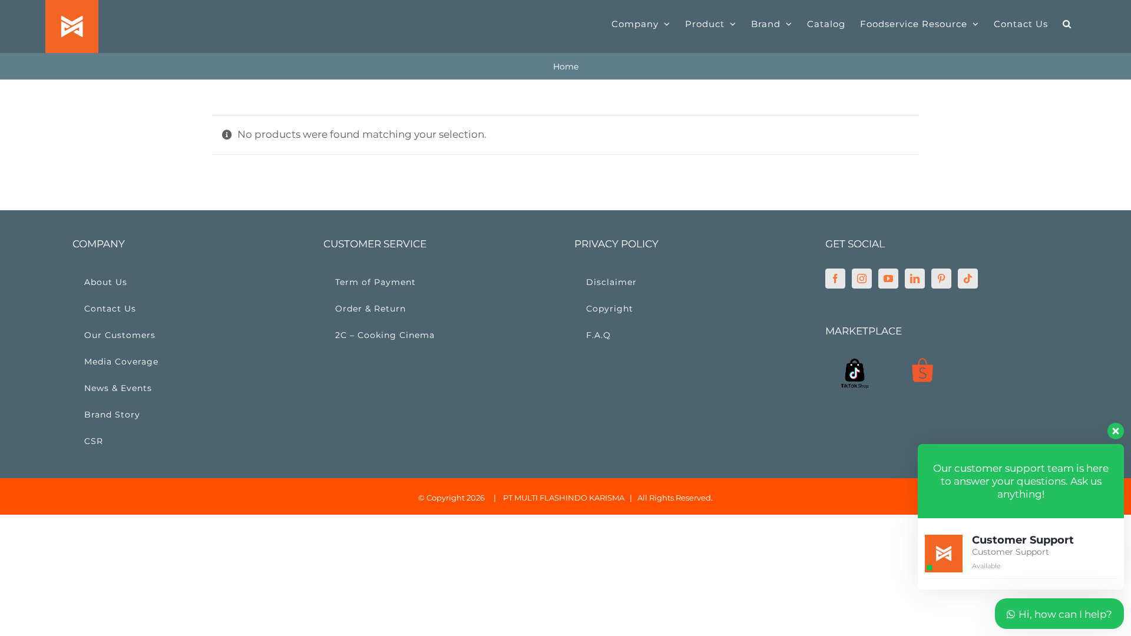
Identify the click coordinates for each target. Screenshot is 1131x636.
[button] (1067, 23)
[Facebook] (835, 279)
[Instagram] (862, 279)
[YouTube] (888, 279)
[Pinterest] (941, 279)
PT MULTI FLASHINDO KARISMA (563, 497)
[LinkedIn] (915, 279)
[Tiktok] (968, 279)
